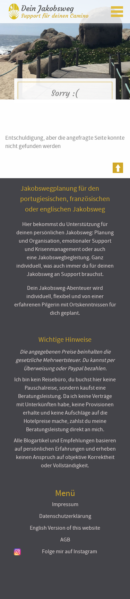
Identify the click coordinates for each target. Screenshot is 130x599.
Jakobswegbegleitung (63, 257)
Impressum (65, 504)
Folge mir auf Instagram (69, 551)
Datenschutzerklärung (65, 516)
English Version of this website (65, 527)
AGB (65, 539)
